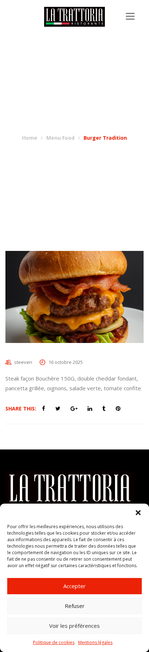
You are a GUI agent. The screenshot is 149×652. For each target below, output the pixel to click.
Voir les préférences (74, 625)
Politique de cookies (53, 642)
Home (29, 137)
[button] (138, 512)
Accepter (74, 586)
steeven (23, 362)
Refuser (75, 605)
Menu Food (60, 137)
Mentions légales (95, 642)
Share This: (20, 408)
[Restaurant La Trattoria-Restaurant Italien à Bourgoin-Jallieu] (74, 16)
